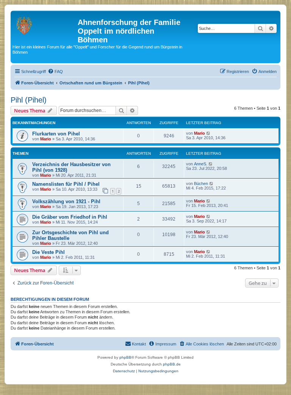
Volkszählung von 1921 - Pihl (66, 201)
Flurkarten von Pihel (56, 134)
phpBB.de (172, 364)
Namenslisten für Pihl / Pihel (66, 184)
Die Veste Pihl (48, 252)
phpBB (125, 357)
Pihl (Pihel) (29, 100)
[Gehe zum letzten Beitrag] (208, 133)
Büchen (201, 183)
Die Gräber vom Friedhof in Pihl (69, 217)
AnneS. (200, 164)
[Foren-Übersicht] (45, 24)
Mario (45, 139)
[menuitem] (55, 71)
